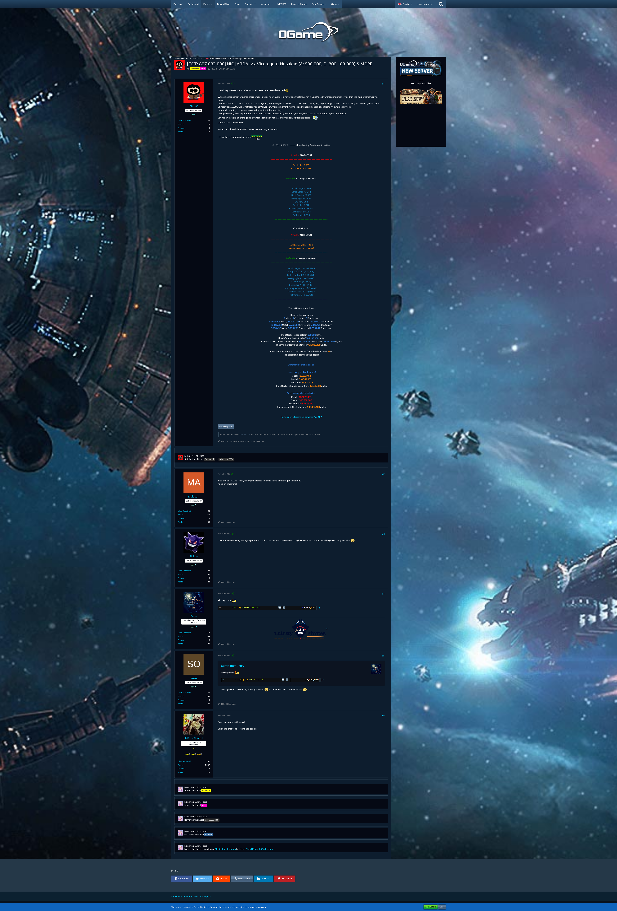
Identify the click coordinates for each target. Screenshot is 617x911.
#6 (383, 715)
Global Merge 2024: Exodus (259, 849)
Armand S (245, 434)
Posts (180, 132)
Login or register (425, 4)
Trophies (182, 128)
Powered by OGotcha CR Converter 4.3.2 (300, 417)
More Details (430, 907)
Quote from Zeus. (232, 665)
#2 (383, 474)
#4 (383, 593)
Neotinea (189, 787)
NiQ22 (214, 68)
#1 (383, 83)
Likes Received (184, 120)
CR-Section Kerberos (225, 849)
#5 (383, 655)
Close (442, 907)
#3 (383, 534)
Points (180, 124)
